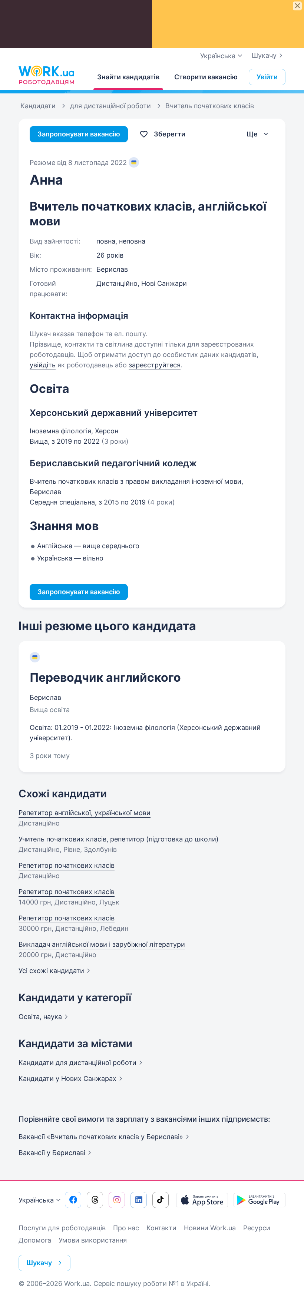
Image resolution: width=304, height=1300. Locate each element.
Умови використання (93, 1240)
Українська (36, 1200)
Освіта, (40, 1017)
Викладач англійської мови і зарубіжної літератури (102, 944)
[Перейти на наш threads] (95, 1200)
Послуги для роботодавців (62, 1228)
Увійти (267, 77)
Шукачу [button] (39, 1263)
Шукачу (264, 55)
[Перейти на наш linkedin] (138, 1200)
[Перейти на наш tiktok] (160, 1200)
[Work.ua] (46, 75)
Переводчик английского (105, 677)
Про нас (126, 1228)
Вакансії (52, 1153)
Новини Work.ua (210, 1228)
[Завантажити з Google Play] (259, 1200)
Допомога (35, 1240)
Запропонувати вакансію (78, 134)
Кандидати (77, 1062)
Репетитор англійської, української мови (85, 813)
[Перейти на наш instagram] (117, 1200)
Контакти (161, 1228)
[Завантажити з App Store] (202, 1200)
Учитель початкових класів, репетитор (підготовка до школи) (119, 839)
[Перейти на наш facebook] (73, 1200)
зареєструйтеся (155, 365)
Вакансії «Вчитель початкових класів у (101, 1137)
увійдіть (43, 365)
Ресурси (256, 1228)
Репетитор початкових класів (67, 865)
